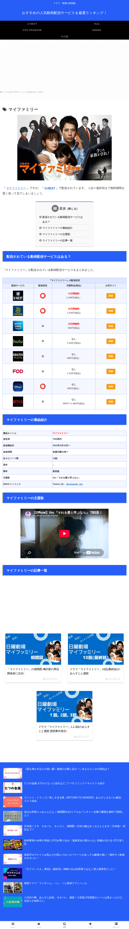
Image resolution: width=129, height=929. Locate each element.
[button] (119, 601)
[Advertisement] (64, 64)
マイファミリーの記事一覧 (57, 240)
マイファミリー (16, 188)
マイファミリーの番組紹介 (57, 227)
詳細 (111, 295)
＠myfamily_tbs (74, 484)
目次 (62, 208)
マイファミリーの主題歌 (56, 234)
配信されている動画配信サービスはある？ (62, 219)
